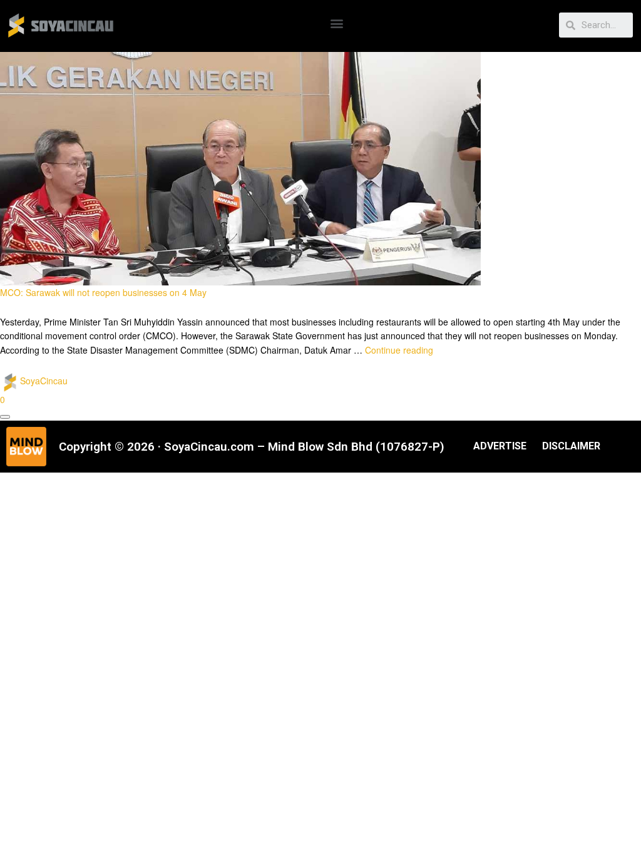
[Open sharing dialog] (5, 417)
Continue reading (399, 350)
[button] (337, 23)
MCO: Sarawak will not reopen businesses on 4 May (103, 292)
